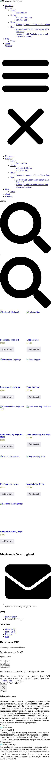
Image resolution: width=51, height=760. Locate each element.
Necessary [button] (4, 725)
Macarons (9, 5)
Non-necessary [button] (6, 742)
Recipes (8, 8)
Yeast (12, 41)
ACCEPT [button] (19, 681)
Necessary (7, 728)
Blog (7, 39)
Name (2, 661)
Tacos (12, 10)
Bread (12, 22)
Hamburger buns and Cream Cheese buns (33, 24)
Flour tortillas (21, 13)
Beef (12, 27)
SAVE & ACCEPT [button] (8, 759)
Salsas (13, 15)
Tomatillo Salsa (22, 20)
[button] (25, 101)
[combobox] (12, 255)
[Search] (1, 310)
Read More (7, 681)
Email (2, 664)
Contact (8, 46)
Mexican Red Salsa (24, 17)
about (7, 43)
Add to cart (7, 349)
